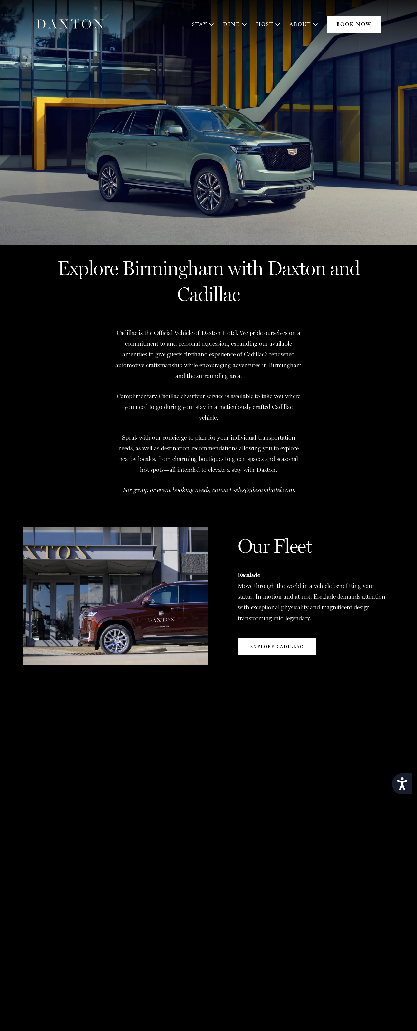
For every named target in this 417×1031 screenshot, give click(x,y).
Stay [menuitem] (199, 24)
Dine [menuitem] (231, 24)
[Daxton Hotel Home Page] (70, 24)
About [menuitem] (300, 24)
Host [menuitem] (264, 24)
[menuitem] (354, 24)
